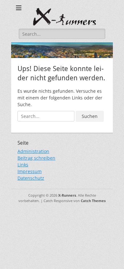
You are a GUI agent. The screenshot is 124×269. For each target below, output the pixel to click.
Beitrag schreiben (36, 158)
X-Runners (67, 195)
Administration (33, 151)
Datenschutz (30, 178)
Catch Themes (93, 200)
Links (22, 165)
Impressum (29, 171)
